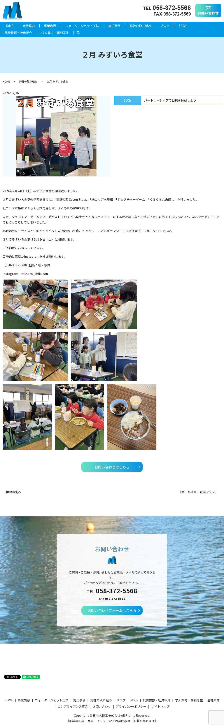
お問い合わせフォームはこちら (112, 610)
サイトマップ (160, 706)
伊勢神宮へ (13, 492)
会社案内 (29, 25)
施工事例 (114, 25)
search (80, 32)
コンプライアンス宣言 (73, 706)
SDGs (182, 25)
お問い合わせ (102, 706)
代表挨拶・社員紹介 (18, 32)
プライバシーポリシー (131, 706)
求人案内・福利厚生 (55, 32)
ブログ (165, 25)
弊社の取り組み (140, 25)
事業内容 (50, 25)
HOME (9, 25)
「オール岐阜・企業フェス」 (198, 492)
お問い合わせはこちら (112, 467)
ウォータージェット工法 (82, 25)
